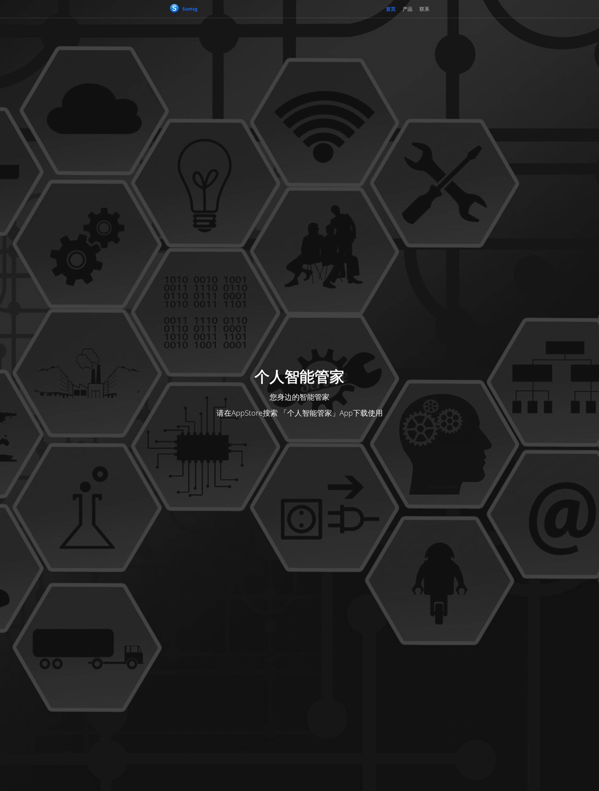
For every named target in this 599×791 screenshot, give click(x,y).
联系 (424, 9)
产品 (408, 9)
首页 (391, 9)
